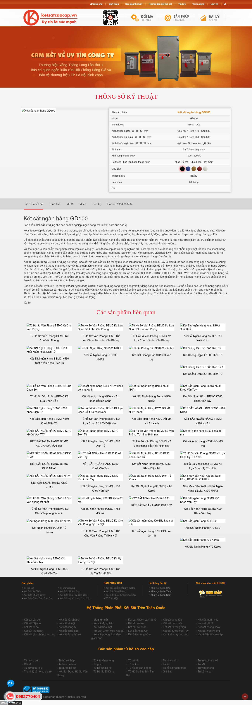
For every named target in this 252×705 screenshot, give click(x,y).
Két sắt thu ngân (33, 630)
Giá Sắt (167, 671)
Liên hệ (214, 4)
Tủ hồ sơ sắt (170, 660)
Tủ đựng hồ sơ (67, 668)
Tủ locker (133, 664)
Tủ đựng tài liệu (33, 668)
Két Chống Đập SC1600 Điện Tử (202, 355)
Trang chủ (97, 4)
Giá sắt (28, 664)
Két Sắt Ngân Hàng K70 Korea (202, 546)
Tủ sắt (201, 664)
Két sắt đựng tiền (103, 623)
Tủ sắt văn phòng (104, 660)
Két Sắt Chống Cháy (35, 595)
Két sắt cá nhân (137, 627)
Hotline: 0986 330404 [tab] (119, 204)
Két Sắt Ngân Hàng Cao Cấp (75, 598)
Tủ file (166, 664)
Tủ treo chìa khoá (208, 660)
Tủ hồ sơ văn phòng (139, 668)
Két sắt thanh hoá (208, 619)
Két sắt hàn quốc (173, 623)
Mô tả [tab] (70, 204)
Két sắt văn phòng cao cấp (39, 634)
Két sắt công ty (67, 627)
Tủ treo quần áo (68, 664)
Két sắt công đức (68, 630)
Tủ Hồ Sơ (29, 588)
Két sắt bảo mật (103, 627)
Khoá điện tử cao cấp (210, 634)
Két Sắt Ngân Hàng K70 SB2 (202, 527)
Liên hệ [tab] (96, 204)
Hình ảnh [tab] (55, 204)
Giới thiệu (114, 4)
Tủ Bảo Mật (112, 598)
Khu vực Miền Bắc (160, 588)
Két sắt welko (136, 623)
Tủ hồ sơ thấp (67, 660)
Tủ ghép (98, 664)
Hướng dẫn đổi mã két (160, 4)
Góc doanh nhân (133, 4)
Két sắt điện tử (32, 623)
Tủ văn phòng (206, 668)
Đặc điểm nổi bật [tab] (33, 204)
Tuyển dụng (198, 4)
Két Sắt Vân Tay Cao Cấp (73, 595)
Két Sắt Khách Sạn (70, 591)
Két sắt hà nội (67, 623)
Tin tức (182, 4)
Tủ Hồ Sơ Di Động (104, 671)
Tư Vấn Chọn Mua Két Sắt (109, 630)
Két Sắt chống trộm (139, 634)
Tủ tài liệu (133, 660)
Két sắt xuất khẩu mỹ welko (120, 588)
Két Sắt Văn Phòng (116, 591)
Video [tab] (83, 204)
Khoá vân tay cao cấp (175, 634)
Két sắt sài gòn (32, 619)
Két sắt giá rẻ (205, 623)
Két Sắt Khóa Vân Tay (176, 630)
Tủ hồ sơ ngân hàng (174, 668)
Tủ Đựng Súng (67, 588)
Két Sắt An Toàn (32, 591)
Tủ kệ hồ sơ (204, 671)
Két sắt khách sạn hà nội (142, 619)
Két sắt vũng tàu (172, 619)
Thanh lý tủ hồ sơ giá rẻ (38, 671)
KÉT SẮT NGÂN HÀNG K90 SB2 (151, 505)
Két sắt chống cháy (209, 627)
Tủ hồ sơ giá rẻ (102, 668)
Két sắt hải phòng (69, 619)
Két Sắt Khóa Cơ (138, 630)
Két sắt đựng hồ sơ (70, 634)
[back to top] (245, 696)
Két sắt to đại (31, 627)
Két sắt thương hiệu (174, 627)
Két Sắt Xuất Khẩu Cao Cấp (121, 595)
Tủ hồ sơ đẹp (31, 660)
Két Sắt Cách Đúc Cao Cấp (38, 598)
